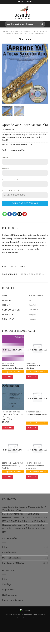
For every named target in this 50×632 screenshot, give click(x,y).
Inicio (5, 32)
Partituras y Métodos (21, 32)
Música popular (8, 137)
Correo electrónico (10, 180)
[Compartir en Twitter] (14, 214)
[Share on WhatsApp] (4, 214)
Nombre (5, 157)
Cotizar (7, 376)
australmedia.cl (26, 618)
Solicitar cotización (25, 203)
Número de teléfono (10, 191)
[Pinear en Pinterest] (24, 214)
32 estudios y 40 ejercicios (33, 367)
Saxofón (18, 34)
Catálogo (6, 585)
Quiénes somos (9, 595)
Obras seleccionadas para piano (35, 467)
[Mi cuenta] (46, 12)
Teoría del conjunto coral (36, 414)
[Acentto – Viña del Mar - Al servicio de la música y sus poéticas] (22, 12)
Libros (5, 547)
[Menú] (4, 12)
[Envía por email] (19, 214)
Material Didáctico (11, 558)
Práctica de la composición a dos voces (12, 367)
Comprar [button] (8, 427)
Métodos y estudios (35, 34)
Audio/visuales (9, 552)
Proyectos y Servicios (12, 600)
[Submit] (42, 24)
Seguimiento (8, 590)
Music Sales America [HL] (21, 144)
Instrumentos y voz (20, 134)
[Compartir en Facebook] (9, 214)
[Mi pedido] (39, 12)
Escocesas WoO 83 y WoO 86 (11, 467)
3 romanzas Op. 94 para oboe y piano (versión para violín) (12, 417)
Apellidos (6, 169)
